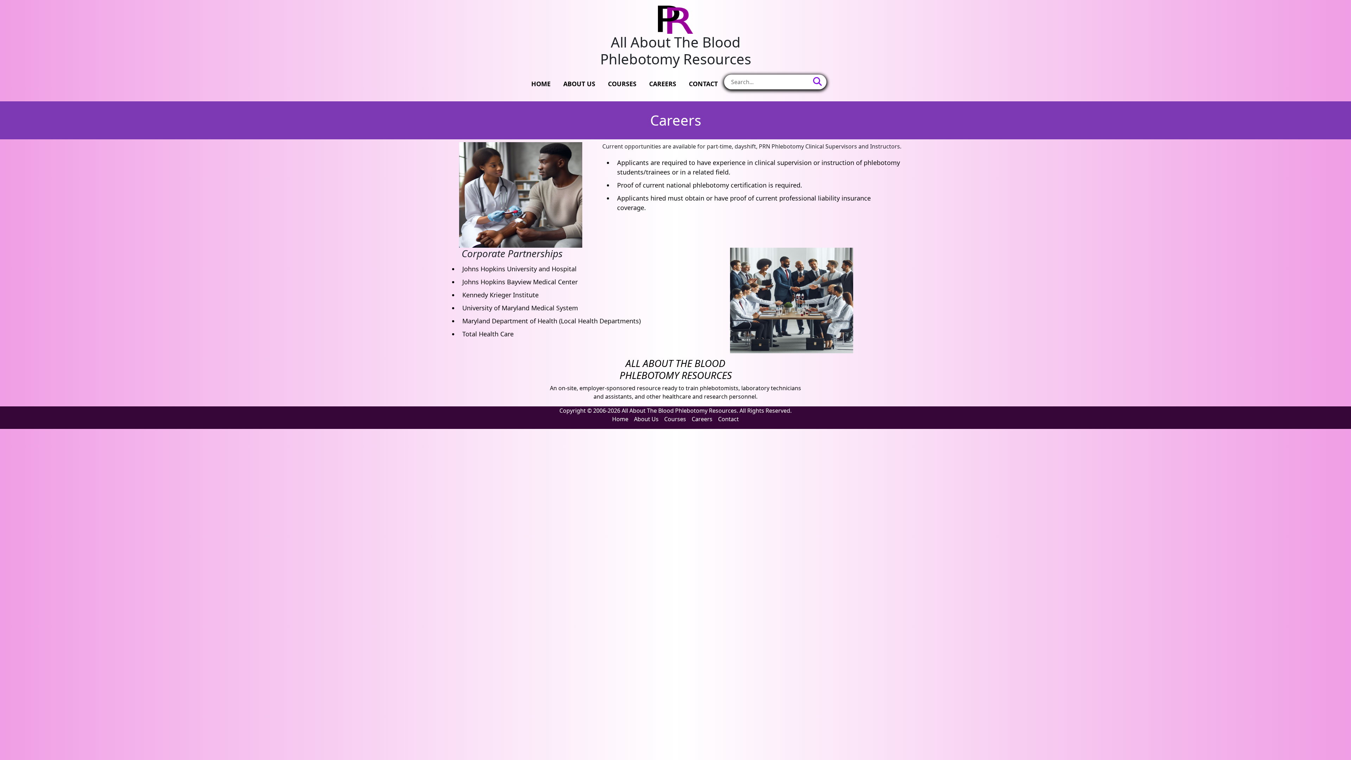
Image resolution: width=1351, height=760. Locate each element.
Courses (675, 419)
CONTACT (703, 84)
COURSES (622, 84)
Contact (728, 419)
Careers (702, 419)
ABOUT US (579, 84)
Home (620, 419)
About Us (646, 419)
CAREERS (662, 84)
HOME (541, 84)
